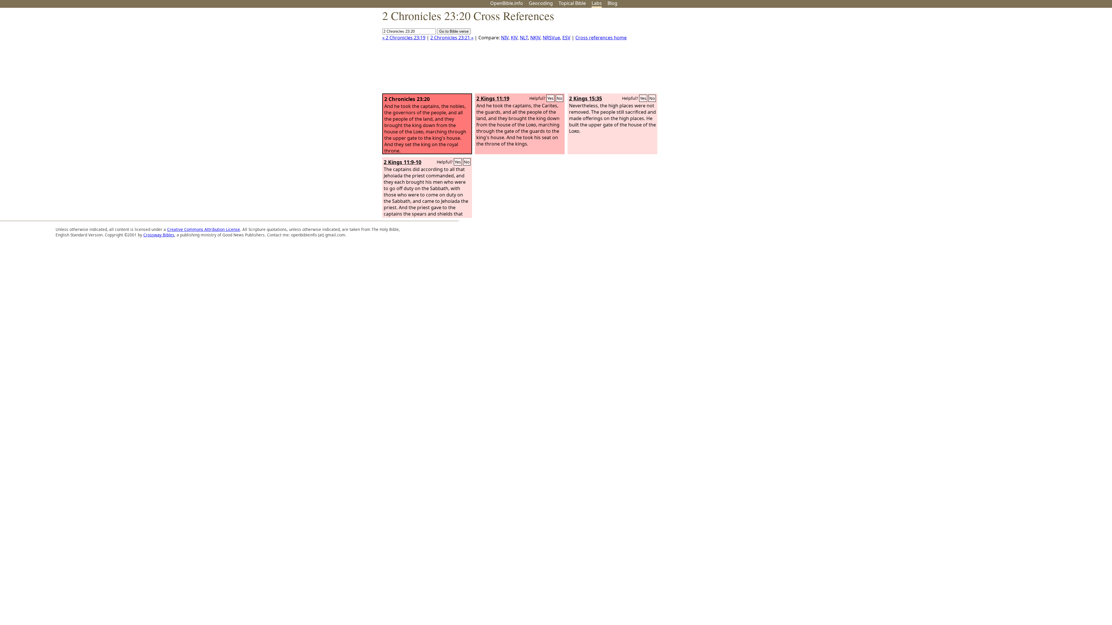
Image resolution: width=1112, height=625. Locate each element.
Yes (550, 98)
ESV (566, 37)
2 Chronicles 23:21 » (451, 37)
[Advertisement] (1053, 52)
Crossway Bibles (158, 235)
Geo (541, 3)
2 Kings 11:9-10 (402, 162)
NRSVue (551, 37)
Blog (612, 3)
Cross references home (601, 37)
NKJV (535, 37)
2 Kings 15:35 (585, 98)
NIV (505, 37)
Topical (572, 3)
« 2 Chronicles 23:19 (403, 37)
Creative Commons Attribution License (203, 229)
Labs (597, 3)
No (559, 98)
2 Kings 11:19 (492, 98)
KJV (514, 37)
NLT (524, 37)
